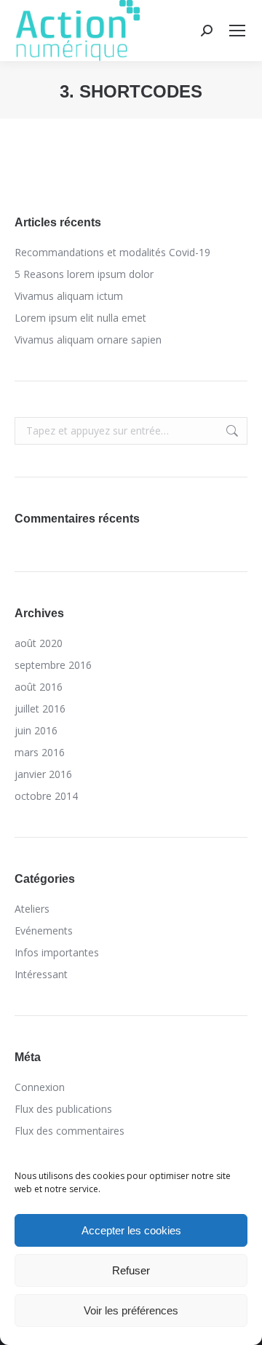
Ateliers (32, 909)
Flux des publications (63, 1109)
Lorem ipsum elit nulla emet (80, 318)
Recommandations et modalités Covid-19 (112, 252)
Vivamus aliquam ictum (69, 296)
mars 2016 (40, 752)
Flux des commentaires (69, 1131)
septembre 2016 (53, 665)
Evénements (44, 930)
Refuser (131, 1270)
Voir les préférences (131, 1310)
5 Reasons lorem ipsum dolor (84, 274)
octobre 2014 (46, 796)
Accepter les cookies (131, 1230)
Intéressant (41, 974)
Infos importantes (57, 952)
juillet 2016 (40, 708)
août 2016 (39, 687)
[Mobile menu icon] (237, 30)
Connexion (40, 1087)
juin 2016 (36, 730)
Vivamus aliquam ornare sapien (88, 339)
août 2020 (39, 643)
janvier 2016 (43, 774)
